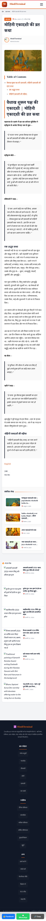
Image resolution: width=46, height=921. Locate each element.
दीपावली (23, 768)
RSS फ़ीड (23, 892)
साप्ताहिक (23, 815)
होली (23, 776)
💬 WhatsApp (23, 916)
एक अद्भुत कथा (14, 90)
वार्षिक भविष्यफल (23, 830)
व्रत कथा (7, 11)
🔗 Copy (37, 916)
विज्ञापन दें (23, 884)
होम (3, 11)
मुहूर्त (23, 845)
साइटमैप (23, 899)
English (7, 464)
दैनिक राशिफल (23, 807)
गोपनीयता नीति (23, 876)
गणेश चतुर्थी (23, 753)
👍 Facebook (8, 916)
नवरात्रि (23, 761)
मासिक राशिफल (23, 822)
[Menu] (41, 4)
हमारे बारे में (23, 861)
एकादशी (23, 783)
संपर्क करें (23, 869)
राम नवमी (23, 791)
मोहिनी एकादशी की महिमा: (18, 94)
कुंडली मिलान (23, 838)
